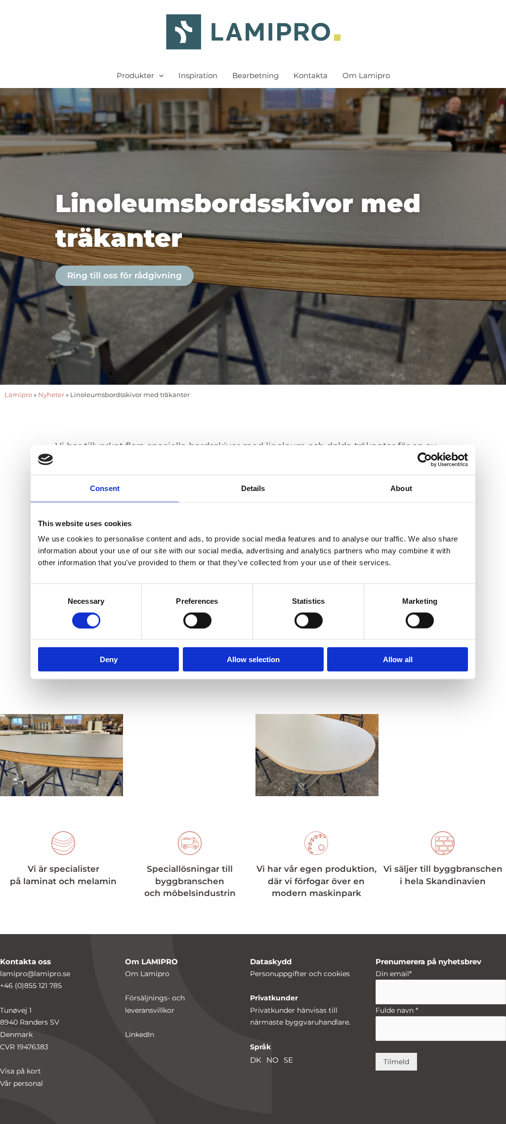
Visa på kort (20, 1071)
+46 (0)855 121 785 (31, 985)
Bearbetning (255, 75)
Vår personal (21, 1083)
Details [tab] (253, 488)
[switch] (197, 620)
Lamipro (18, 395)
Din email (394, 973)
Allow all (398, 659)
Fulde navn (397, 1010)
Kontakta (311, 75)
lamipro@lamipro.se (35, 973)
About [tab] (401, 488)
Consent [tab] (105, 488)
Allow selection (253, 659)
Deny (109, 659)
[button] (159, 75)
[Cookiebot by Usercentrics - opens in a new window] (424, 459)
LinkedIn (139, 1034)
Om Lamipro (366, 75)
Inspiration (197, 75)
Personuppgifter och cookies (300, 973)
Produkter (135, 75)
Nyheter (51, 395)
